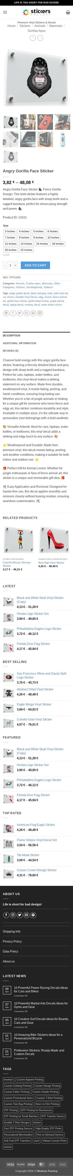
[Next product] (33, 38)
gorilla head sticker (38, 301)
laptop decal (16, 304)
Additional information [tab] (19, 343)
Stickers (25, 25)
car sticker (8, 297)
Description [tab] (11, 335)
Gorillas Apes (36, 30)
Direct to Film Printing (47, 1104)
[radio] (10, 231)
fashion (37, 1122)
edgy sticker (44, 297)
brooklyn (8, 1079)
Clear (6, 255)
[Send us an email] (26, 915)
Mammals (55, 25)
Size (5, 225)
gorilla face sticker (17, 301)
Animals (39, 25)
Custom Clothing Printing (17, 1085)
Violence (48, 287)
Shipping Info (11, 931)
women (8, 1147)
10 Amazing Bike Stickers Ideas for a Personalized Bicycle (38, 1036)
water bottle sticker (51, 304)
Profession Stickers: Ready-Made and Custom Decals (39, 1052)
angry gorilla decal (19, 293)
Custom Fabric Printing (16, 1091)
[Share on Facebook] (13, 313)
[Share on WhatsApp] (6, 313)
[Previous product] (40, 38)
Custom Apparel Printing (30, 1079)
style (36, 1140)
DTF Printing (11, 1110)
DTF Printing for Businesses (36, 1110)
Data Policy (10, 951)
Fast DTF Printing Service (18, 1128)
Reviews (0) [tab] (10, 350)
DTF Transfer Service (53, 1116)
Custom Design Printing (47, 1085)
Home (11, 25)
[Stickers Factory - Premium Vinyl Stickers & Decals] (36, 12)
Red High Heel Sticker (51, 562)
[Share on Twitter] (20, 313)
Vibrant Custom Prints (55, 1140)
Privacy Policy (12, 941)
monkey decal (32, 304)
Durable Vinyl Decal (26, 297)
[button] (5, 12)
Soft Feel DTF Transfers (17, 1140)
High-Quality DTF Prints (49, 1128)
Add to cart (35, 265)
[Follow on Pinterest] (33, 915)
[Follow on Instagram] (13, 915)
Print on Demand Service (49, 1134)
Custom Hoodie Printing (45, 1091)
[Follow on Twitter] (20, 915)
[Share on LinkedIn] (40, 313)
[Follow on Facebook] (6, 915)
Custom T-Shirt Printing (49, 1098)
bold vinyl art (61, 293)
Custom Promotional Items (18, 1098)
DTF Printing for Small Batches (21, 1116)
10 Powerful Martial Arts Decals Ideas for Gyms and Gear (41, 1005)
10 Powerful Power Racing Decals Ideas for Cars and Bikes (41, 989)
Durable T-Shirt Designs (17, 1122)
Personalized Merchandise (18, 1134)
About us (9, 961)
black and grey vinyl (41, 293)
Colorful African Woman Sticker (17, 564)
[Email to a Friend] (26, 313)
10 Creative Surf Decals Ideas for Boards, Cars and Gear (41, 1020)
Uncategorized (34, 287)
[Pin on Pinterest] (33, 313)
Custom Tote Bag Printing (18, 1104)
